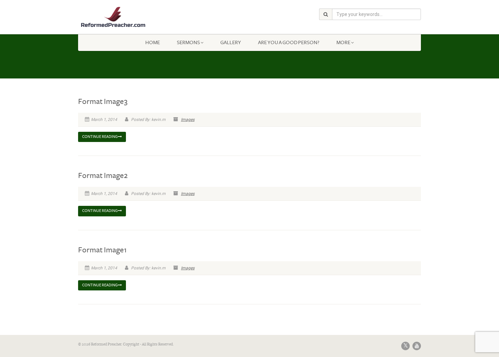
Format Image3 (102, 101)
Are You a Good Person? (288, 42)
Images (188, 119)
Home (152, 42)
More (343, 42)
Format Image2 (103, 175)
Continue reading (100, 137)
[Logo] (132, 17)
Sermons (188, 42)
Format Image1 (102, 250)
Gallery (230, 42)
